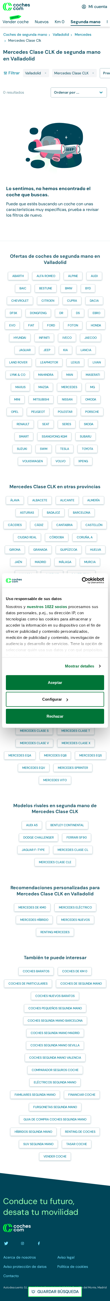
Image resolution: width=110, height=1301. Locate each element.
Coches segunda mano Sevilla (55, 1045)
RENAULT (23, 424)
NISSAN (67, 399)
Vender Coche (55, 1156)
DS (78, 313)
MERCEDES (69, 387)
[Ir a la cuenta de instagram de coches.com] (22, 1243)
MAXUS (20, 387)
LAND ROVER (18, 362)
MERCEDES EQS (90, 755)
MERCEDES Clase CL (73, 850)
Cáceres (15, 525)
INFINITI (44, 338)
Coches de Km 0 (74, 971)
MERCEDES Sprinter (73, 768)
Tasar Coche (76, 1144)
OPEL (14, 412)
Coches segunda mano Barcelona (55, 1021)
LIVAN (97, 362)
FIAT (31, 325)
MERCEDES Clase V (34, 743)
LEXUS (75, 362)
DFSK (13, 313)
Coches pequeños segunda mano (55, 1008)
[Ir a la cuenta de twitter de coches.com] (6, 1243)
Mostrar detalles (79, 666)
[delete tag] (45, 73)
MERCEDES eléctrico (75, 907)
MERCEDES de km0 (32, 907)
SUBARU (85, 436)
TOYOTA (87, 449)
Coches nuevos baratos (55, 996)
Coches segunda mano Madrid (55, 1033)
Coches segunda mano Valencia (55, 1058)
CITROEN (47, 301)
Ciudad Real (27, 537)
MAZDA (43, 387)
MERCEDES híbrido (34, 920)
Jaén (18, 562)
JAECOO (90, 338)
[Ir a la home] (16, 6)
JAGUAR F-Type (33, 850)
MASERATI (93, 375)
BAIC (22, 288)
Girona (14, 550)
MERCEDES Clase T (75, 731)
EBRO (96, 313)
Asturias (27, 513)
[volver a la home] (17, 1228)
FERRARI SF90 (77, 837)
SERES (66, 424)
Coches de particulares (28, 984)
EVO (12, 325)
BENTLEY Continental (67, 825)
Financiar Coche (81, 1095)
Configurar (52, 699)
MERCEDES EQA (19, 755)
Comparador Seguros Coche (55, 1070)
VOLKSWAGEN (32, 461)
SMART (24, 436)
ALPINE (73, 276)
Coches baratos (36, 971)
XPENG (83, 461)
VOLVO (60, 461)
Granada (40, 550)
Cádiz (39, 525)
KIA (65, 350)
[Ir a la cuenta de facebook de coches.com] (39, 1243)
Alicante (67, 500)
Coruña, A (85, 537)
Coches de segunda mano (81, 984)
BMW (68, 288)
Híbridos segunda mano (33, 1132)
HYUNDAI (20, 338)
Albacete (39, 500)
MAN (69, 375)
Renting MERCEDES (55, 932)
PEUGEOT (38, 412)
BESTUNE (45, 288)
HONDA (96, 325)
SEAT (45, 424)
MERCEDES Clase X (76, 743)
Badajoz (53, 513)
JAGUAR (25, 350)
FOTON (73, 325)
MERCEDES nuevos (75, 920)
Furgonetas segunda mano (55, 1107)
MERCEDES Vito (55, 780)
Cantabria (64, 525)
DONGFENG (38, 313)
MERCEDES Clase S (34, 731)
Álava (14, 500)
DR (61, 313)
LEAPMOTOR (49, 362)
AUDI (94, 276)
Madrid (40, 562)
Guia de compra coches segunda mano (55, 1119)
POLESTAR (65, 412)
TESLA (64, 449)
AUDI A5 (32, 825)
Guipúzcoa (68, 550)
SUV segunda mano (38, 1144)
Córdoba (56, 537)
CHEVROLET (20, 301)
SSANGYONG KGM (54, 436)
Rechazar (55, 716)
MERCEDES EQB (55, 755)
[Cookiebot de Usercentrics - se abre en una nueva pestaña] (81, 580)
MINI (17, 399)
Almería (93, 500)
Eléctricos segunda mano (55, 1082)
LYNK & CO (17, 375)
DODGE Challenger (38, 837)
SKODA (88, 424)
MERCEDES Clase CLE (55, 862)
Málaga (65, 562)
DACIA (94, 301)
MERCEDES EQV (33, 768)
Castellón (93, 525)
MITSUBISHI (41, 399)
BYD (88, 288)
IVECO (67, 338)
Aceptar (55, 682)
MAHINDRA (45, 375)
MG (92, 387)
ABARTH (18, 276)
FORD (51, 325)
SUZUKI (22, 449)
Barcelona (81, 513)
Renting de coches (80, 1132)
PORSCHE (92, 412)
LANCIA (86, 350)
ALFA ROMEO (46, 276)
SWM (43, 449)
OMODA (90, 399)
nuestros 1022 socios (47, 606)
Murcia (90, 562)
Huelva (95, 550)
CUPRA (72, 301)
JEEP (46, 350)
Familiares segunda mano (35, 1095)
